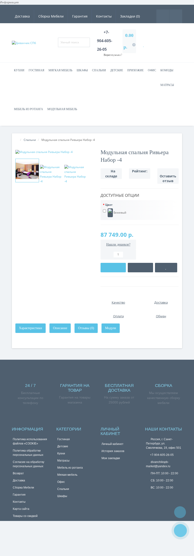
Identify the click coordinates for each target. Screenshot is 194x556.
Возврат (18, 473)
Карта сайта (21, 509)
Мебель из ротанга (28, 109)
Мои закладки (110, 458)
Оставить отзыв (168, 178)
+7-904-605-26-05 (162, 455)
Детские (116, 70)
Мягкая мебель (60, 70)
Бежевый (119, 212)
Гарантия (80, 16)
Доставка (22, 16)
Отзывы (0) (86, 328)
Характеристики (30, 328)
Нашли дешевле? (118, 244)
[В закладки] (166, 267)
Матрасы (167, 85)
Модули (110, 328)
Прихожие (135, 70)
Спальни (99, 70)
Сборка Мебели (51, 16)
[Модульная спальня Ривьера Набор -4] (54, 152)
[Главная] (16, 140)
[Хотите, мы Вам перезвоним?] (180, 530)
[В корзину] (113, 267)
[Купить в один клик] (140, 267)
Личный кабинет (112, 444)
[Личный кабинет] (176, 15)
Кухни (19, 70)
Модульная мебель (62, 109)
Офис (152, 70)
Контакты (104, 16)
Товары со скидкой (25, 516)
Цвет (109, 205)
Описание (60, 328)
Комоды (166, 70)
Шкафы (82, 70)
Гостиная (36, 70)
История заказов (112, 451)
